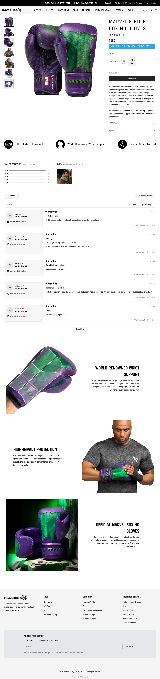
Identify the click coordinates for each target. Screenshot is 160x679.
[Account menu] (145, 10)
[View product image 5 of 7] (9, 63)
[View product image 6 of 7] (9, 73)
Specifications (115, 131)
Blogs (85, 606)
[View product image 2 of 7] (9, 32)
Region (154, 3)
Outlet (46, 610)
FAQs (124, 606)
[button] (27, 170)
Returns (139, 3)
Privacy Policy (128, 614)
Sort (135, 205)
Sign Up (129, 646)
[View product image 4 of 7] (9, 53)
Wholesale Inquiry (89, 614)
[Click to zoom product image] (61, 60)
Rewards (108, 3)
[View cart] (156, 10)
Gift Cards (118, 3)
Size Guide (113, 73)
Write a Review (147, 196)
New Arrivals (48, 602)
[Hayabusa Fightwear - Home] (12, 10)
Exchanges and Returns (131, 602)
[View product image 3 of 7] (9, 42)
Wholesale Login (89, 618)
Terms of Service (129, 623)
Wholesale (129, 3)
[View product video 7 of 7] (9, 84)
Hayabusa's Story (89, 602)
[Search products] (150, 10)
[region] (64, 176)
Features (113, 123)
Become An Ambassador (92, 610)
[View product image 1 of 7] (9, 22)
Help (146, 3)
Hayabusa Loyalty (50, 614)
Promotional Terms (130, 618)
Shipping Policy (128, 610)
